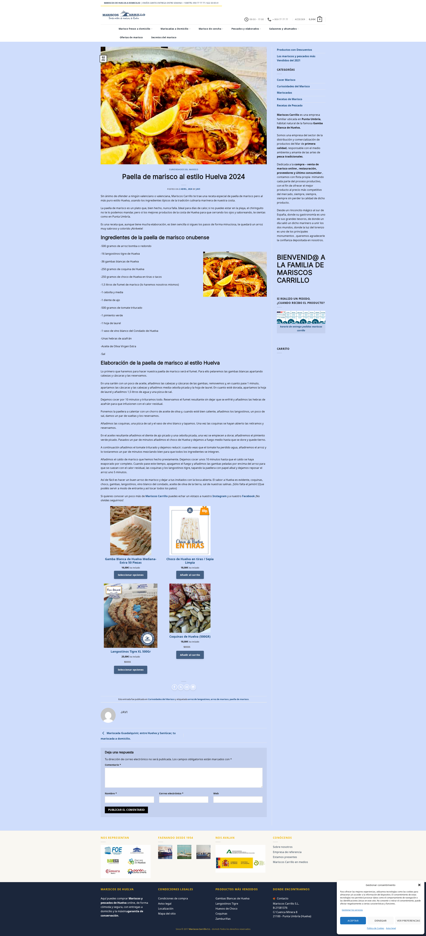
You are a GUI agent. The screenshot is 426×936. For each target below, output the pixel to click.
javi (198, 189)
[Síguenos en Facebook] (301, 3)
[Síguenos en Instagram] (305, 3)
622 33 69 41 (213, 2)
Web (216, 793)
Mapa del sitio (167, 913)
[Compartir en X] (181, 687)
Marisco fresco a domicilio (134, 28)
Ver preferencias (408, 920)
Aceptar (353, 920)
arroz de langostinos (199, 699)
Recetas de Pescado (290, 105)
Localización (165, 908)
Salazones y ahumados (283, 28)
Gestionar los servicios (352, 910)
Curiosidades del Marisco (183, 169)
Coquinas (221, 913)
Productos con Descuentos (294, 50)
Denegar (380, 920)
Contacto (282, 898)
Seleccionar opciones (130, 574)
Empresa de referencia (287, 852)
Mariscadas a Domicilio (174, 28)
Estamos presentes (285, 857)
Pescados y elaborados (245, 28)
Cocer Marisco (286, 80)
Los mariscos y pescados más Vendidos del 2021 (296, 58)
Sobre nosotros (283, 847)
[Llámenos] (314, 3)
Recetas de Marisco (289, 99)
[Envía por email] (187, 687)
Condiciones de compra (173, 898)
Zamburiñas (223, 919)
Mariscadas (284, 92)
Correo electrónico (171, 793)
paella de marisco (239, 699)
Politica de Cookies (375, 928)
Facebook (248, 496)
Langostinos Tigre (226, 903)
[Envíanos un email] (311, 3)
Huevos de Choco (226, 908)
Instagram (220, 496)
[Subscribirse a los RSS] (317, 3)
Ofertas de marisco (131, 37)
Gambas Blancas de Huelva (232, 898)
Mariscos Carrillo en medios (290, 862)
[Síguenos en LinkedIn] (320, 3)
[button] (419, 885)
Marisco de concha (210, 28)
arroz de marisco (220, 699)
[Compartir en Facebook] (174, 687)
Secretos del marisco (163, 37)
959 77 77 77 (199, 2)
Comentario (113, 764)
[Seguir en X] (308, 3)
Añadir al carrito (190, 574)
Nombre (111, 793)
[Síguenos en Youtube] (324, 3)
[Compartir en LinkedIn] (193, 687)
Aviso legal (391, 928)
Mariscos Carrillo (156, 496)
